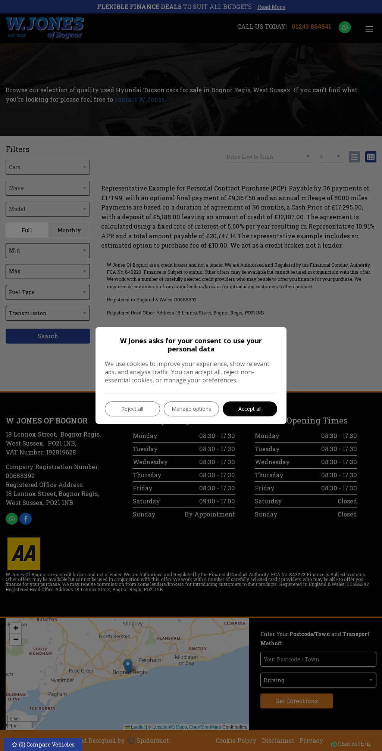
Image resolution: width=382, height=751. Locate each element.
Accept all (250, 408)
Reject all (132, 408)
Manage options (191, 408)
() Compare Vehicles (46, 744)
